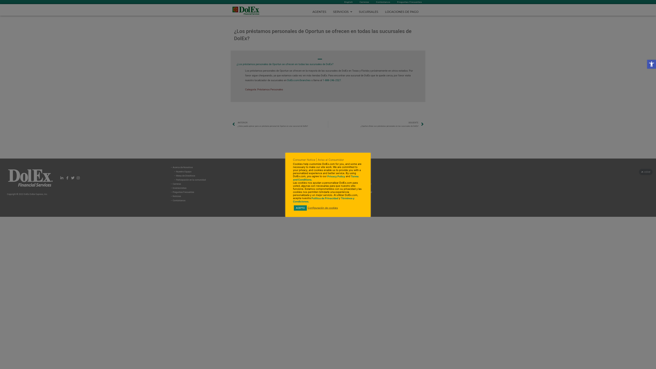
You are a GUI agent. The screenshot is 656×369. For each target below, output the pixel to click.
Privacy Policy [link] (336, 176)
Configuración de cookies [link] (323, 207)
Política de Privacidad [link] (324, 198)
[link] (651, 64)
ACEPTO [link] (300, 208)
